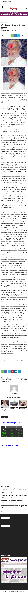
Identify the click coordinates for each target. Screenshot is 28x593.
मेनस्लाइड (5, 22)
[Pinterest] (12, 371)
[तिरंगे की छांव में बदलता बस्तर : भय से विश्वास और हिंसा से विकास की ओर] (14, 403)
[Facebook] (15, 35)
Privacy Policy (13, 3)
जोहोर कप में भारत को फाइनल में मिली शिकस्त (21, 378)
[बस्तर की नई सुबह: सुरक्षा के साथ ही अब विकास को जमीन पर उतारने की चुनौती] (23, 403)
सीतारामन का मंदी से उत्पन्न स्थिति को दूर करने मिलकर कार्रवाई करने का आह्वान (6, 379)
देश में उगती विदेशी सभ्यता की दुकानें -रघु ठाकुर (4, 410)
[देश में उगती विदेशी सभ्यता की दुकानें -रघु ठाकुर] (5, 404)
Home (2, 3)
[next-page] (15, 412)
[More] (22, 35)
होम (1, 21)
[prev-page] (13, 412)
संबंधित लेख (10, 397)
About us (6, 3)
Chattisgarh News (5, 30)
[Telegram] (19, 371)
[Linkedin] (15, 371)
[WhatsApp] (12, 35)
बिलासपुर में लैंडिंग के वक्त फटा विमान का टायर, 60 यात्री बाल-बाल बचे (14, 495)
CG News (2, 492)
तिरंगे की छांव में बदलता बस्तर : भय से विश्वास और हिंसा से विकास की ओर (14, 407)
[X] (18, 35)
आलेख (4, 21)
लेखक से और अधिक (17, 397)
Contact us (20, 3)
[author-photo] (14, 388)
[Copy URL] (22, 371)
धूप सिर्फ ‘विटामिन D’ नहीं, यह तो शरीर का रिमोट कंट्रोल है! (12, 500)
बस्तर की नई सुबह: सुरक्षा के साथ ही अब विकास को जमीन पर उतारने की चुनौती (23, 407)
